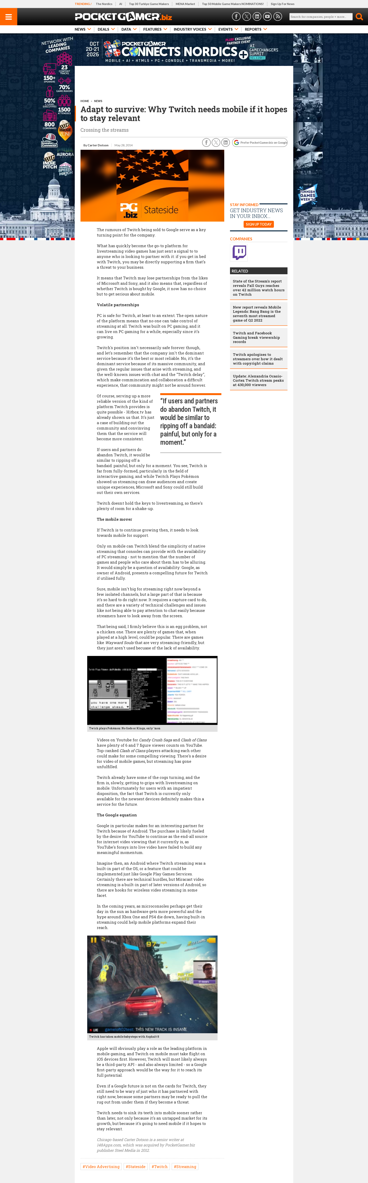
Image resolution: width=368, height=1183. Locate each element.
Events (226, 29)
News (80, 29)
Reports (253, 29)
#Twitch (160, 1166)
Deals (103, 29)
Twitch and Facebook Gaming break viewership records (256, 337)
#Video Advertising (101, 1166)
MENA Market (185, 4)
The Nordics (104, 4)
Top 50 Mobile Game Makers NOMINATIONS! (233, 4)
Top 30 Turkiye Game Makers (149, 4)
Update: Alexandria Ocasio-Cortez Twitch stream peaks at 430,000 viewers (258, 380)
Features (152, 29)
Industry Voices (190, 29)
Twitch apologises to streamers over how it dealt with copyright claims (258, 359)
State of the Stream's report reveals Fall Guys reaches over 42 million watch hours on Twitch (259, 287)
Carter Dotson (98, 145)
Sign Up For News (282, 4)
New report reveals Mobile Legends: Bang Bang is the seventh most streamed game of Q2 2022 (257, 314)
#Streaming (185, 1166)
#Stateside (135, 1166)
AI (120, 4)
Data (126, 29)
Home (84, 101)
